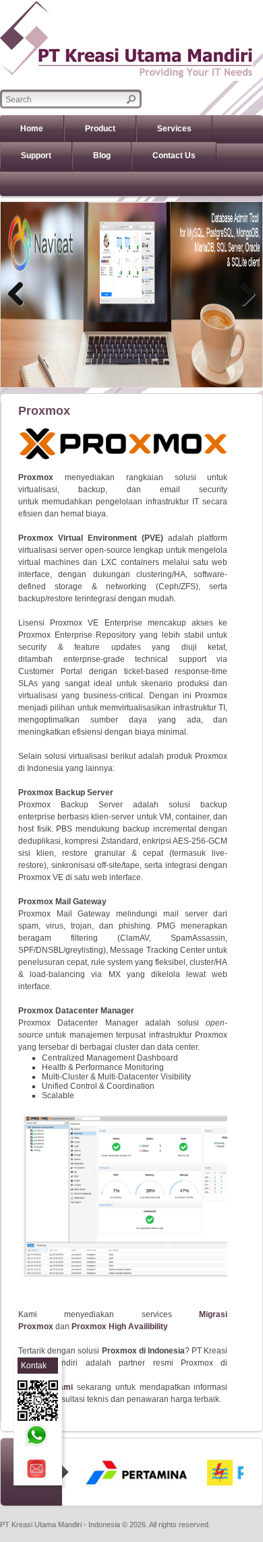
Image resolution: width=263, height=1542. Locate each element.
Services (174, 128)
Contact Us (174, 155)
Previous (20, 294)
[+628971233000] (36, 1435)
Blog (102, 155)
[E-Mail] (36, 1468)
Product (100, 128)
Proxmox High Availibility (119, 1326)
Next (242, 294)
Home (31, 128)
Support (36, 155)
